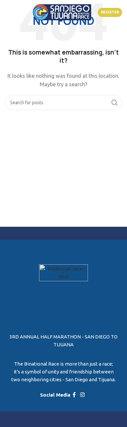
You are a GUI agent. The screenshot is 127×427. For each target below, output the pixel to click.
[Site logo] (62, 11)
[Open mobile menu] (12, 12)
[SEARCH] (114, 102)
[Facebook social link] (74, 395)
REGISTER (110, 12)
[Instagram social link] (82, 395)
